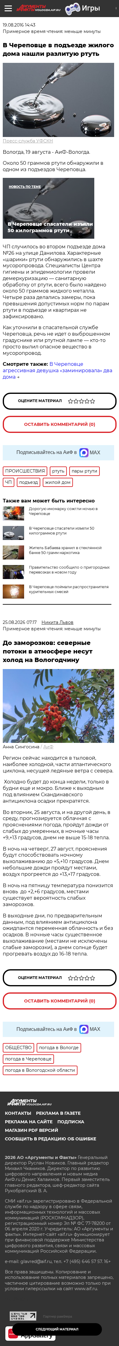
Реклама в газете (58, 1113)
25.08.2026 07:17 (20, 622)
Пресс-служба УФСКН (28, 141)
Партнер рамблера (57, 1316)
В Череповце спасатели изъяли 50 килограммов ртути (61, 530)
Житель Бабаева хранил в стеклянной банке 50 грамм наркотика (65, 550)
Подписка (70, 1122)
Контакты (18, 1113)
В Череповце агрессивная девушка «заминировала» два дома (57, 370)
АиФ (48, 747)
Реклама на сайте (28, 1122)
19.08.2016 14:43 (19, 25)
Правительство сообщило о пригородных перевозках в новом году (69, 569)
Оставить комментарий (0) (59, 424)
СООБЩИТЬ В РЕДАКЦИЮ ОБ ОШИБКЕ (50, 1139)
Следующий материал (57, 1329)
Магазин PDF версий (31, 1130)
